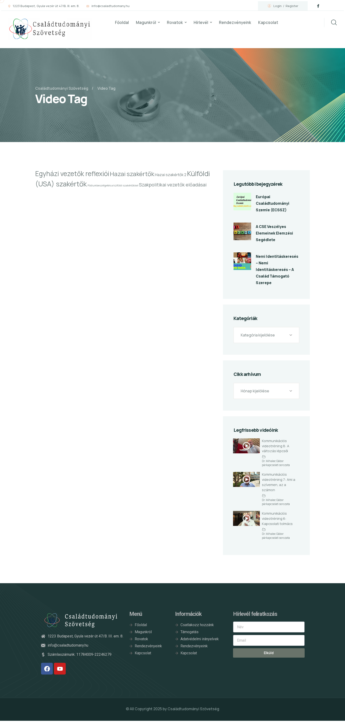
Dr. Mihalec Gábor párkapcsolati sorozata (276, 463)
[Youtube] (60, 669)
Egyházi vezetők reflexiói (72, 173)
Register (292, 6)
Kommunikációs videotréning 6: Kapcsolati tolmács (277, 518)
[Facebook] (47, 669)
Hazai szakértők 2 (170, 174)
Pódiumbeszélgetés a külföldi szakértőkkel (113, 185)
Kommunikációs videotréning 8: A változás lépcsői (275, 445)
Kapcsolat (268, 22)
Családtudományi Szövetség (193, 708)
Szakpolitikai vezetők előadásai (173, 184)
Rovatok (175, 22)
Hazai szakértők (132, 174)
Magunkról (146, 22)
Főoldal (122, 22)
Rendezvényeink (235, 22)
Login (277, 6)
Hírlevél (201, 22)
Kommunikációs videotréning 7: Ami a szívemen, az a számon (278, 482)
